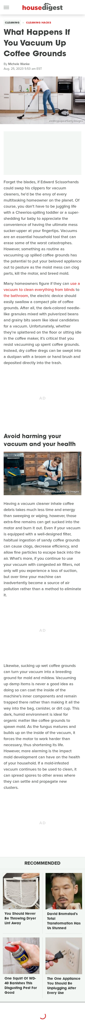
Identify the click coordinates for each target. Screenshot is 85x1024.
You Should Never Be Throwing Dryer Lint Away (20, 918)
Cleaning (12, 23)
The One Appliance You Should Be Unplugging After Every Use (63, 986)
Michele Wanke (19, 64)
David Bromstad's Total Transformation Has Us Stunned (63, 921)
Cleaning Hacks (38, 23)
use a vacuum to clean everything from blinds (42, 287)
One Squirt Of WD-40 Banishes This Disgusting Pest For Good (21, 986)
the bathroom (16, 296)
